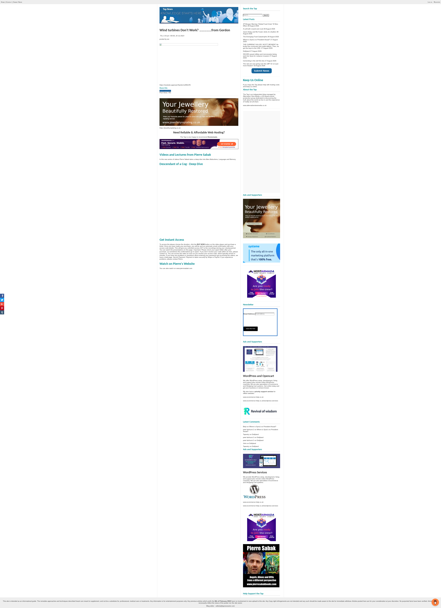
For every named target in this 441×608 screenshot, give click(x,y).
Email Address (249, 314)
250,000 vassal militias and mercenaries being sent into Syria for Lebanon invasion (260, 55)
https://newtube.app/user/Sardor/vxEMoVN (175, 85)
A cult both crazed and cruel (253, 29)
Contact (9, 2)
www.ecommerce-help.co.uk (253, 397)
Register (437, 2)
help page (168, 257)
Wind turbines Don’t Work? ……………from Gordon (195, 30)
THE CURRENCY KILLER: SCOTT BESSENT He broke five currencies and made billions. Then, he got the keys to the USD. (261, 46)
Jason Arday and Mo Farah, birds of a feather (259, 32)
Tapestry (246, 434)
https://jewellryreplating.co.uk (170, 128)
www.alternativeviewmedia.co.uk (254, 105)
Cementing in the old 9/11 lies (253, 61)
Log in (430, 2)
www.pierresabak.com (184, 268)
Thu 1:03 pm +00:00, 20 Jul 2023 (172, 36)
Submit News (17, 2)
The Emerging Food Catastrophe (255, 37)
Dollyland (246, 51)
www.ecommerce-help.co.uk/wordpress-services (260, 401)
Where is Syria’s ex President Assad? (256, 40)
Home (3, 2)
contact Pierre (177, 259)
